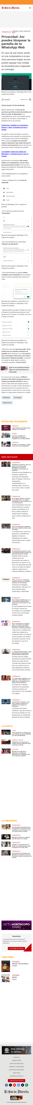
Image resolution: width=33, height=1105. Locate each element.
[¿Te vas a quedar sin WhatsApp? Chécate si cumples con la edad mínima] (6, 436)
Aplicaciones (7, 402)
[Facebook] (6, 1085)
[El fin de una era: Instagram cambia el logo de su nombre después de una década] (6, 586)
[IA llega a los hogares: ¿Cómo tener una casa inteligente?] (6, 444)
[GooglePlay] (26, 1085)
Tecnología (17, 397)
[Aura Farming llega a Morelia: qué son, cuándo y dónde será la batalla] (6, 535)
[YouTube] (14, 1085)
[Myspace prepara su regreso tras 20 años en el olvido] (6, 836)
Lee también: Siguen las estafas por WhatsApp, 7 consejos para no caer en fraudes (14, 154)
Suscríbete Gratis (16, 948)
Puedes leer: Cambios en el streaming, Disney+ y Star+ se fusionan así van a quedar (14, 127)
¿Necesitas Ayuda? (16, 1080)
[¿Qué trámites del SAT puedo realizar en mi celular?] (6, 428)
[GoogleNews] (18, 1085)
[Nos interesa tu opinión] (16, 1050)
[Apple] (22, 1085)
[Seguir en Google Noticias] (30, 99)
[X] (10, 1085)
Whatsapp (6, 397)
